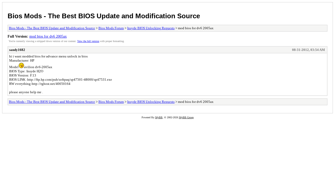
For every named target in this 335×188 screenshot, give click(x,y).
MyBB (159, 117)
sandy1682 (17, 50)
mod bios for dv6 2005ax (48, 36)
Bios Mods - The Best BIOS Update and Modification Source (104, 16)
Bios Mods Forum (111, 28)
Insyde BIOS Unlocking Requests (151, 28)
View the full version (88, 41)
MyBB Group (186, 117)
